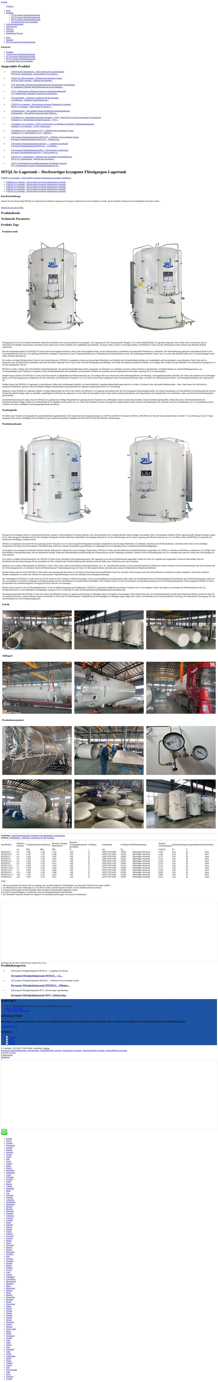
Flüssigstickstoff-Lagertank (51, 1050)
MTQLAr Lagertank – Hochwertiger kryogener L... (31, 107)
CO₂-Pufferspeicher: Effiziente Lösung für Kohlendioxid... (34, 94)
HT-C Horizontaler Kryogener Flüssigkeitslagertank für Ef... (35, 166)
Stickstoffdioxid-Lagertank (116, 1050)
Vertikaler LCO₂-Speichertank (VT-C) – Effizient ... (31, 133)
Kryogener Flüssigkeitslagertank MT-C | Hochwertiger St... (34, 152)
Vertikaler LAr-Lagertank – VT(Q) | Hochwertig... (31, 126)
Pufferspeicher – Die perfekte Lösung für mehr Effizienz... (34, 113)
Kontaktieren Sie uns (14, 33)
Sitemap (46, 1048)
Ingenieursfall (11, 26)
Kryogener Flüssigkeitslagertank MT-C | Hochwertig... (39, 995)
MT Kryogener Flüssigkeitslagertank (25, 20)
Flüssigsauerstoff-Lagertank (94, 1050)
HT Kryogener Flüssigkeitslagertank (25, 17)
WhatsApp (5, 1057)
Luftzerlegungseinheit (14, 24)
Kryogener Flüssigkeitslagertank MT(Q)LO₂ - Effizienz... (40, 985)
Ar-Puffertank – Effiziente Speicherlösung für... (30, 100)
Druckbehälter (33, 1050)
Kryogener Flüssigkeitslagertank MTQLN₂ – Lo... (37, 975)
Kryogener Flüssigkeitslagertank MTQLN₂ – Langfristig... (34, 146)
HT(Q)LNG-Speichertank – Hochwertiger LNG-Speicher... (35, 74)
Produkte (9, 13)
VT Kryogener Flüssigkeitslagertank (25, 15)
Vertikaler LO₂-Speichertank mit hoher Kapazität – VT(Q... (34, 120)
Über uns (9, 29)
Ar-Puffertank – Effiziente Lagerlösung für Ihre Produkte (31, 838)
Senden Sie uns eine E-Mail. (12, 208)
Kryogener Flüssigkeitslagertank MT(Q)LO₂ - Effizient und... (35, 139)
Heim (8, 11)
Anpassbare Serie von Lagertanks (24, 22)
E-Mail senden (7, 1055)
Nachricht (10, 31)
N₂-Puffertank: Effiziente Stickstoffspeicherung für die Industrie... (37, 87)
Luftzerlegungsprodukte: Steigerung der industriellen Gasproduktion (38, 835)
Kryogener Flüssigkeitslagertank (14, 1050)
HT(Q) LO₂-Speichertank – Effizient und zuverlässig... (33, 159)
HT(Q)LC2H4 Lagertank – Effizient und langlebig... (32, 80)
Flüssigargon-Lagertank (72, 1050)
